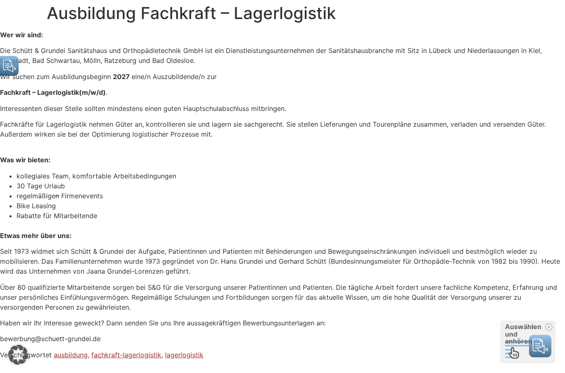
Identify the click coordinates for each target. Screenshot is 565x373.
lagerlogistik (184, 355)
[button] (18, 355)
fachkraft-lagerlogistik (126, 355)
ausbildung (71, 355)
